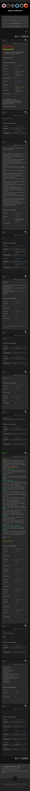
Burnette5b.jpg (17, 437)
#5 (26, 279)
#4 (26, 235)
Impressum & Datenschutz (10, 784)
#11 (26, 664)
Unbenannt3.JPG (18, 645)
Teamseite (24, 783)
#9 (26, 456)
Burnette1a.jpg (17, 301)
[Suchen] (23, 1)
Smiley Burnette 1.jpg (18, 126)
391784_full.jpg (17, 742)
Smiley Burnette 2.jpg (18, 589)
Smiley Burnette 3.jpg (18, 599)
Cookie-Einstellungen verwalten (8, 783)
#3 (26, 145)
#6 (26, 335)
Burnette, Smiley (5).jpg (19, 719)
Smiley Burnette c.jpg (18, 569)
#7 (26, 375)
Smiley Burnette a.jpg (18, 548)
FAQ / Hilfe (18, 783)
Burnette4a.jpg (17, 385)
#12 (26, 709)
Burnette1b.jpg (17, 311)
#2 (26, 115)
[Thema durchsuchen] (26, 31)
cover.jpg (16, 690)
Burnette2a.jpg (17, 356)
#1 (26, 43)
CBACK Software (21, 786)
